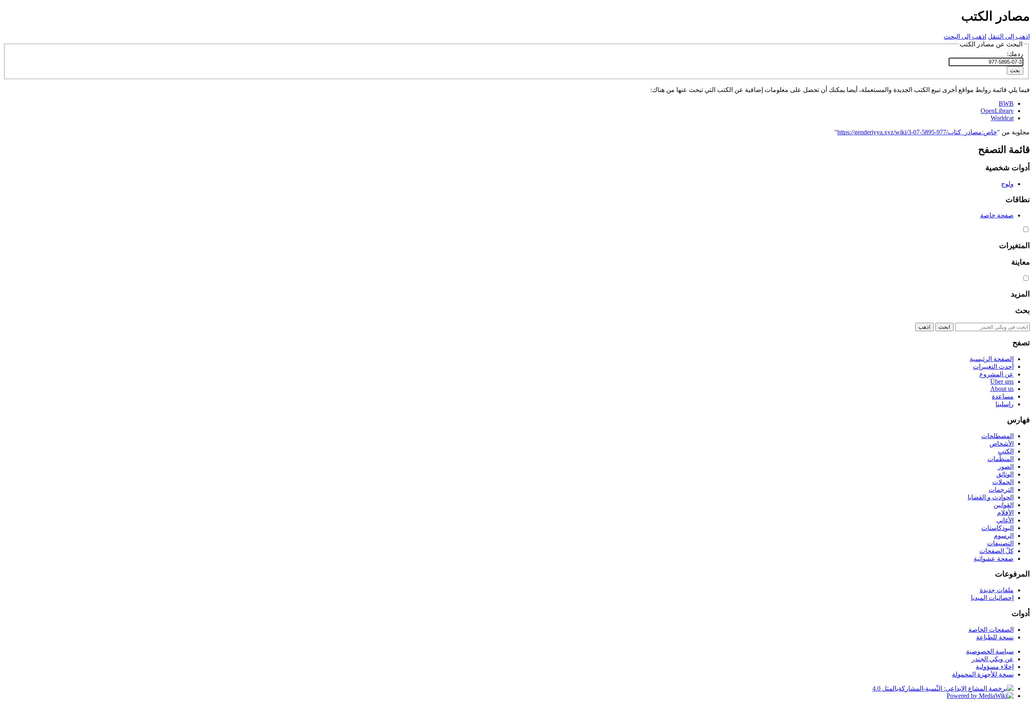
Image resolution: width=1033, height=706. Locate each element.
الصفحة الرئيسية (992, 358)
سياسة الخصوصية (990, 651)
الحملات (1003, 481)
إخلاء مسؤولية (995, 666)
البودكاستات (997, 527)
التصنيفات (1000, 543)
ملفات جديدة (997, 590)
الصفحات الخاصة (991, 629)
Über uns (1002, 381)
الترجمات (1001, 489)
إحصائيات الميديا (992, 597)
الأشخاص (1001, 443)
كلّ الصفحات (996, 550)
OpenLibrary (997, 110)
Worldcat (1002, 118)
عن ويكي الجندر (993, 659)
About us (1002, 388)
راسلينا (1004, 404)
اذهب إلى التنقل (1009, 36)
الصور (1006, 466)
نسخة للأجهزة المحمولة (983, 674)
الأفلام (1005, 512)
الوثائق (1005, 474)
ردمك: (1015, 53)
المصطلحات (997, 435)
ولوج (1007, 183)
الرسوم (1004, 535)
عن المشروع (996, 374)
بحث (1022, 310)
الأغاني (1005, 520)
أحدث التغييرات (993, 366)
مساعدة (1003, 396)
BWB (1006, 103)
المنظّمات (1000, 458)
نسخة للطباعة (995, 637)
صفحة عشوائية (994, 558)
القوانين (1003, 504)
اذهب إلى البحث (965, 36)
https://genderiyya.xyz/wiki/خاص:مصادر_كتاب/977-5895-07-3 (917, 132)
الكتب (1006, 451)
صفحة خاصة (997, 215)
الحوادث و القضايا (991, 497)
